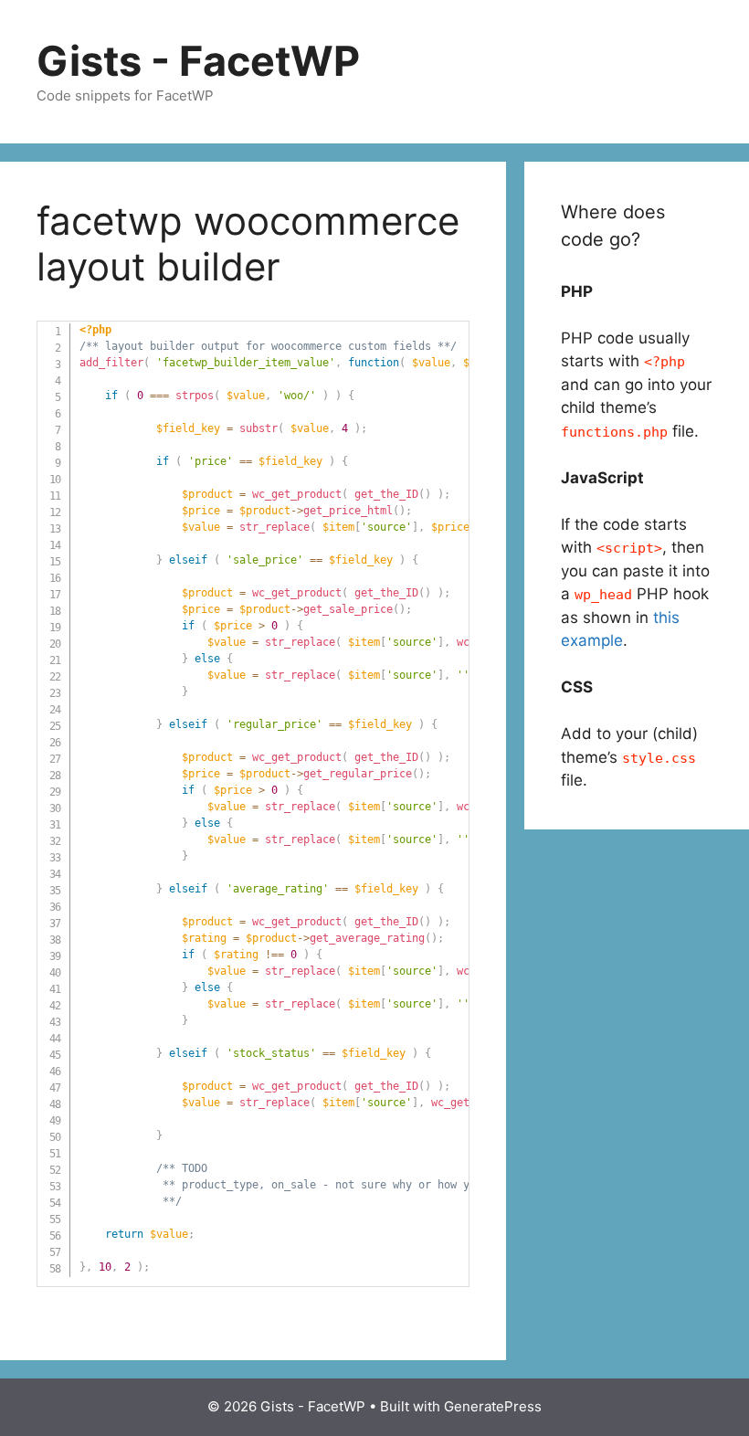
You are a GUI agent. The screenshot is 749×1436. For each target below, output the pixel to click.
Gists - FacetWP (198, 61)
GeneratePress (493, 1406)
